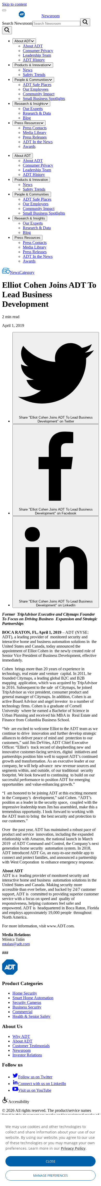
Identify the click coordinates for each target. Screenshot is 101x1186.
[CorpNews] (10, 973)
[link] (55, 378)
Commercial (22, 1012)
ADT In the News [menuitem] (38, 142)
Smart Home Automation (32, 998)
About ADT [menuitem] (23, 41)
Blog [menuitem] (27, 118)
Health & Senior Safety (31, 1016)
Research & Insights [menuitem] (30, 104)
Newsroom (21, 1050)
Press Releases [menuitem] (35, 137)
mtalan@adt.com (16, 944)
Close (50, 1161)
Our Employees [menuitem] (35, 89)
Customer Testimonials (31, 1046)
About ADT (22, 1041)
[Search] (7, 30)
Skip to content (14, 4)
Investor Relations (27, 1055)
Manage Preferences (50, 1175)
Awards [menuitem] (29, 146)
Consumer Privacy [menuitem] (38, 50)
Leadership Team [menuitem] (37, 55)
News (22, 272)
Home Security (24, 993)
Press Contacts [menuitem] (35, 128)
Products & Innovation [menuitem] (31, 65)
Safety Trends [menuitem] (34, 74)
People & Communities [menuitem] (32, 80)
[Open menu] (4, 10)
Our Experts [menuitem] (33, 108)
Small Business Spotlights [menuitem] (44, 98)
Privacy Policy (73, 1148)
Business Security (26, 1007)
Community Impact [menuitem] (38, 94)
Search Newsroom (17, 23)
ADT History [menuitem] (34, 60)
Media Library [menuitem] (34, 132)
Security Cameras (26, 1002)
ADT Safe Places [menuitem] (37, 84)
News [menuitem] (27, 70)
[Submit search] (85, 22)
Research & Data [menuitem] (37, 113)
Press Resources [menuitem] (27, 123)
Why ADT (21, 1036)
